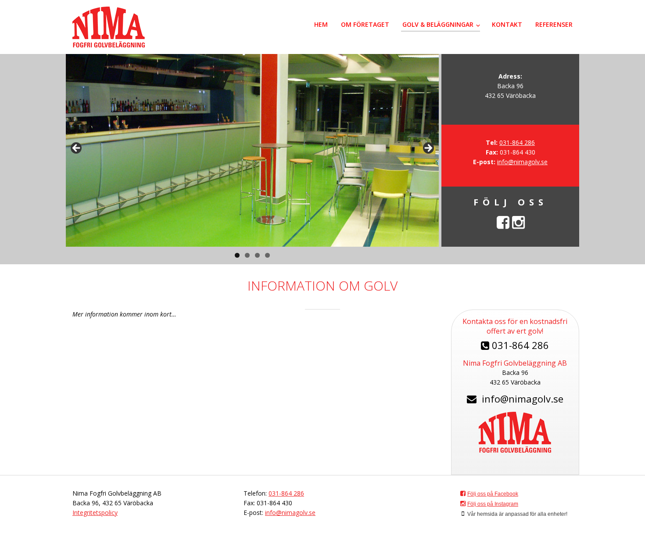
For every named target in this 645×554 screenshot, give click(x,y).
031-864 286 (517, 142)
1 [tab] (237, 255)
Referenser (554, 24)
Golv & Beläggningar (437, 24)
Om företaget (365, 24)
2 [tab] (247, 255)
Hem (321, 24)
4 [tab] (267, 255)
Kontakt (507, 24)
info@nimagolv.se (522, 162)
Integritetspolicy (95, 512)
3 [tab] (257, 255)
